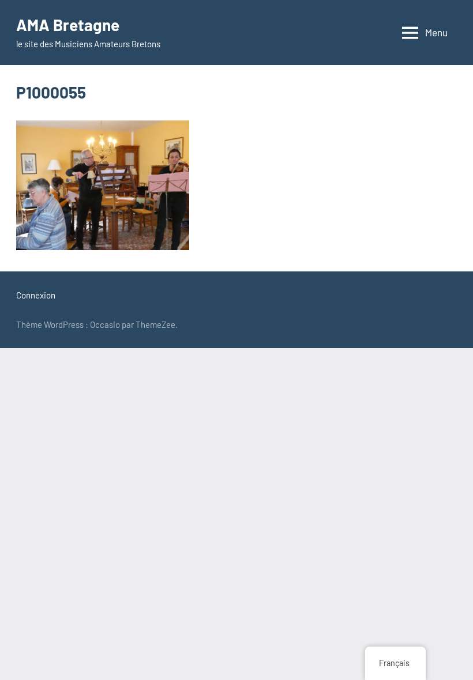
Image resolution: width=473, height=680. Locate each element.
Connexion (35, 295)
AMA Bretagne (67, 25)
